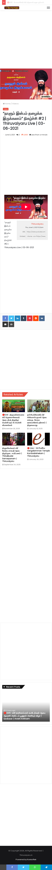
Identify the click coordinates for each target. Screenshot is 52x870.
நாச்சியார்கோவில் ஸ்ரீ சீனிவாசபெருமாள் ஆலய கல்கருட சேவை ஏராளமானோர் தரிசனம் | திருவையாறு (37, 420)
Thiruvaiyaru (37, 223)
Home (8, 103)
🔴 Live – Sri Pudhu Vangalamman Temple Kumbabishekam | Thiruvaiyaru (38, 452)
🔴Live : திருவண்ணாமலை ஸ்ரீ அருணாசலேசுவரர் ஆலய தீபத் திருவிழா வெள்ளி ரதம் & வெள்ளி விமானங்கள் (13, 420)
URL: (24, 232)
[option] (26, 706)
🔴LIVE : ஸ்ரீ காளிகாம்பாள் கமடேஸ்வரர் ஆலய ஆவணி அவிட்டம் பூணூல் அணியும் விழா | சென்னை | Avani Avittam (24, 715)
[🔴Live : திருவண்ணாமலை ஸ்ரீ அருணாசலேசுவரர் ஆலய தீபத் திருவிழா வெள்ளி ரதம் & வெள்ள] (13, 405)
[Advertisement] (26, 39)
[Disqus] (26, 508)
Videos (15, 103)
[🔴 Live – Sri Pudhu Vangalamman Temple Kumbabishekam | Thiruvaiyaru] (38, 439)
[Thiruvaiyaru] (11, 7)
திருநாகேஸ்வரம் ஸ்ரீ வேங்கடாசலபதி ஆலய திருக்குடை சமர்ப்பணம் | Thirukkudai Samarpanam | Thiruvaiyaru (12, 455)
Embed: (23, 236)
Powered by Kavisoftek (26, 859)
